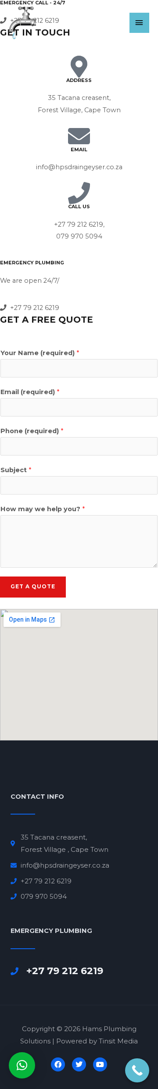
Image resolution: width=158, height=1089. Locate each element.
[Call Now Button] (137, 1070)
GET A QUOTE (33, 587)
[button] (22, 1065)
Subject (15, 470)
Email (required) (29, 392)
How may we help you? (42, 509)
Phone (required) (31, 431)
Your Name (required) (39, 353)
